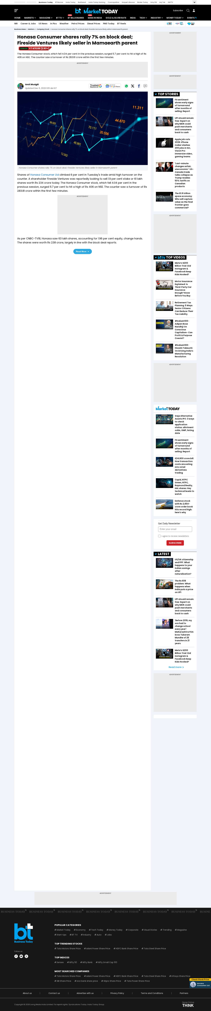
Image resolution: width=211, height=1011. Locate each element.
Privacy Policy (117, 993)
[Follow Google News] (113, 86)
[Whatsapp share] (126, 86)
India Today (70, 2)
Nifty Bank (87, 962)
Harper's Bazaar (128, 2)
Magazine (44, 17)
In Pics (53, 23)
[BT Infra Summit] (179, 24)
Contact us (54, 993)
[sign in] (194, 10)
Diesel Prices (93, 23)
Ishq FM (153, 2)
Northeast (82, 2)
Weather (64, 23)
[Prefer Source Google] (96, 86)
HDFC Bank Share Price (127, 948)
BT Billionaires (76, 17)
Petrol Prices (77, 23)
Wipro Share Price (112, 981)
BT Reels (121, 23)
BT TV (59, 17)
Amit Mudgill (32, 84)
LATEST (163, 554)
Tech (142, 17)
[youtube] (21, 956)
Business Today (46, 2)
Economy (81, 929)
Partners (184, 993)
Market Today (63, 929)
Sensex (60, 962)
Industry (156, 17)
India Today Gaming (97, 2)
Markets (29, 17)
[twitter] (26, 956)
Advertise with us (85, 993)
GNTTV (170, 2)
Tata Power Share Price (138, 981)
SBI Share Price (64, 981)
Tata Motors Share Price (69, 948)
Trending (167, 929)
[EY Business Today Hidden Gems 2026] (191, 24)
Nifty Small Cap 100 (107, 962)
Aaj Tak (162, 2)
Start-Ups (61, 934)
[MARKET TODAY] (168, 409)
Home (17, 17)
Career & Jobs (28, 23)
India (133, 17)
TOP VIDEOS (175, 257)
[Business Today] (96, 10)
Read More (81, 251)
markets (31, 29)
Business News (20, 29)
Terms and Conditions (152, 993)
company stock (43, 29)
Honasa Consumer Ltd (44, 174)
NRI (16, 23)
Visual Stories (150, 929)
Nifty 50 (73, 962)
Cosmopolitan (113, 2)
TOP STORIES (168, 94)
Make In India (95, 17)
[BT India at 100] (169, 24)
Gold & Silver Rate (116, 17)
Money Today (174, 17)
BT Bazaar (59, 2)
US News (43, 23)
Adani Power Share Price (98, 948)
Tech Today (97, 929)
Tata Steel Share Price (155, 948)
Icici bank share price (87, 981)
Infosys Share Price (181, 976)
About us (27, 993)
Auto (99, 934)
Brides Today (142, 2)
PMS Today (108, 23)
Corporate (133, 929)
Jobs (109, 934)
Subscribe (178, 10)
